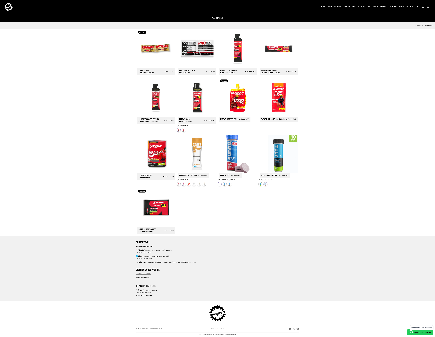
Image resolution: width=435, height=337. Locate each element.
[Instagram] (293, 328)
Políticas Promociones (144, 295)
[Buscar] (418, 6)
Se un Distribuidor (142, 277)
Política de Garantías (143, 293)
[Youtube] (297, 328)
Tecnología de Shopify (156, 329)
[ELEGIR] (213, 113)
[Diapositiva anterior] (181, 97)
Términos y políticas (217, 329)
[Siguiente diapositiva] (212, 97)
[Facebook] (289, 328)
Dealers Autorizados (143, 273)
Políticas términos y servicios (146, 290)
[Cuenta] (422, 6)
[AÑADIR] (213, 64)
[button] (429, 25)
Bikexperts (144, 329)
